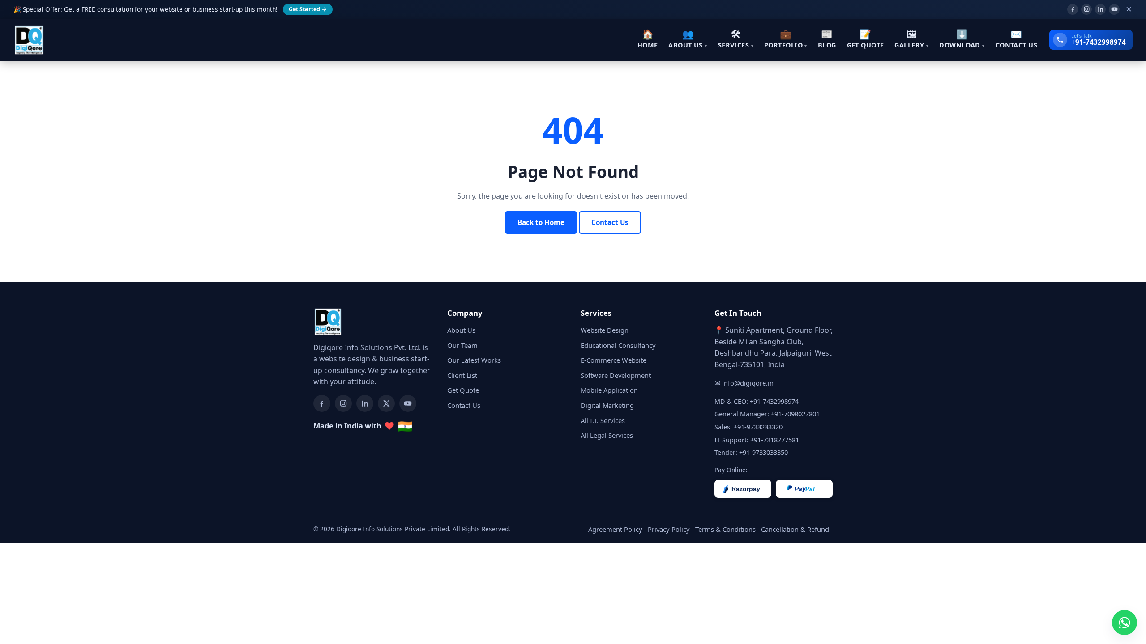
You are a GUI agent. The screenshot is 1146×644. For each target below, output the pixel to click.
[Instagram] (1086, 9)
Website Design (605, 330)
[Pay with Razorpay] (742, 489)
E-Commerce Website (613, 360)
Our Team (462, 345)
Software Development (616, 375)
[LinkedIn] (1100, 9)
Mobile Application (609, 390)
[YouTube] (1114, 9)
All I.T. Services (603, 420)
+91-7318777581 (774, 439)
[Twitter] (386, 403)
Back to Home (540, 222)
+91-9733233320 (758, 426)
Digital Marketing (607, 405)
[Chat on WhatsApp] (1124, 622)
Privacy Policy (669, 529)
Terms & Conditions (725, 529)
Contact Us (610, 222)
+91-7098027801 (795, 413)
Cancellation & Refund (795, 529)
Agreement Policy (615, 529)
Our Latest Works (474, 360)
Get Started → (308, 9)
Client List (462, 375)
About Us (461, 330)
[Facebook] (1072, 9)
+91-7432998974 (774, 401)
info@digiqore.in (748, 382)
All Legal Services (607, 435)
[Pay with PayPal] (804, 489)
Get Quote (463, 390)
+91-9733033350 (763, 452)
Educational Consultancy (618, 345)
